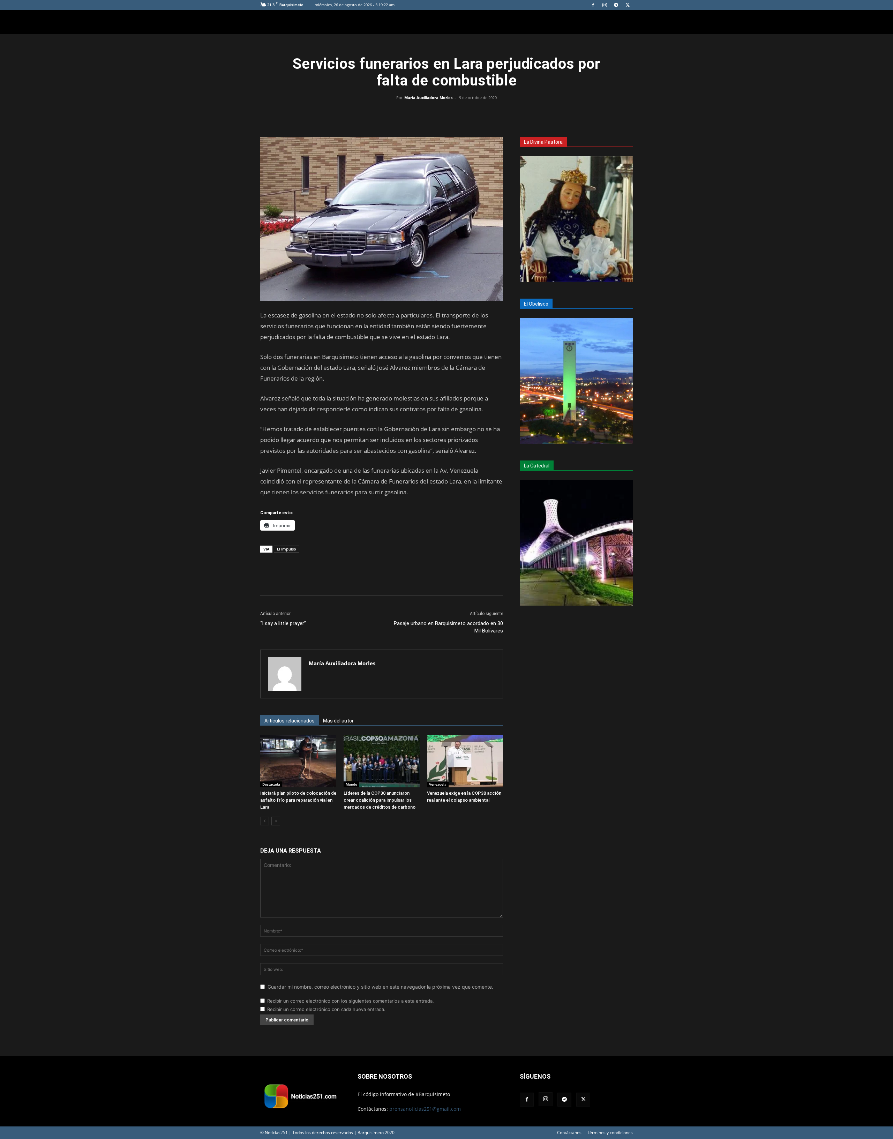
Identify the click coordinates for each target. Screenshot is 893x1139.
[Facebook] (593, 5)
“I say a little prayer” (283, 623)
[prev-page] (264, 821)
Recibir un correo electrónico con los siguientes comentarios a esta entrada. (350, 1001)
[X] (627, 5)
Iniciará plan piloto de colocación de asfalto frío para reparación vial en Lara (298, 800)
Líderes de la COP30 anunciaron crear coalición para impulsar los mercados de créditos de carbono (379, 800)
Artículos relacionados (289, 721)
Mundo (351, 784)
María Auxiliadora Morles (428, 97)
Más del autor (338, 721)
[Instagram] (604, 5)
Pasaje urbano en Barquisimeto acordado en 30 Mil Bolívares (448, 627)
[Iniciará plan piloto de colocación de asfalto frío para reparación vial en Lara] (298, 761)
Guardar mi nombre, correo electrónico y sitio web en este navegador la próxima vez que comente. (380, 987)
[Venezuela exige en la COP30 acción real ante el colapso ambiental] (465, 761)
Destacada (271, 784)
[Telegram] (616, 5)
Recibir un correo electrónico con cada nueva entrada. (326, 1009)
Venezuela (437, 784)
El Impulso (286, 549)
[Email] (463, 113)
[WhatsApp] (446, 113)
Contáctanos (569, 1133)
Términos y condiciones (610, 1133)
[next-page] (275, 821)
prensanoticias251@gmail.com (425, 1109)
